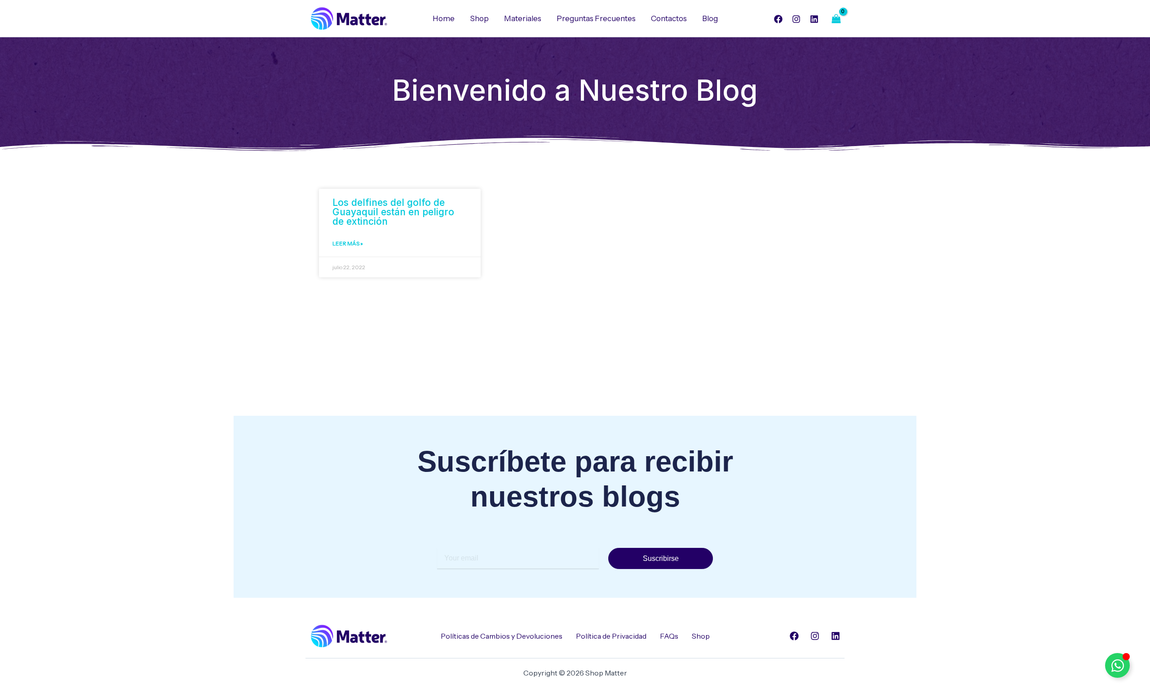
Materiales (522, 18)
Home (444, 18)
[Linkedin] (814, 19)
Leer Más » (347, 243)
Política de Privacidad (611, 636)
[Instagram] (796, 19)
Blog (710, 18)
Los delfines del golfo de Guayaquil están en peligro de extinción (393, 212)
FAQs (669, 636)
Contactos (669, 18)
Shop (479, 18)
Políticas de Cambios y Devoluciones (501, 636)
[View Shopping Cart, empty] (836, 19)
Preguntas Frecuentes (596, 18)
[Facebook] (778, 19)
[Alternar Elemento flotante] (1117, 665)
